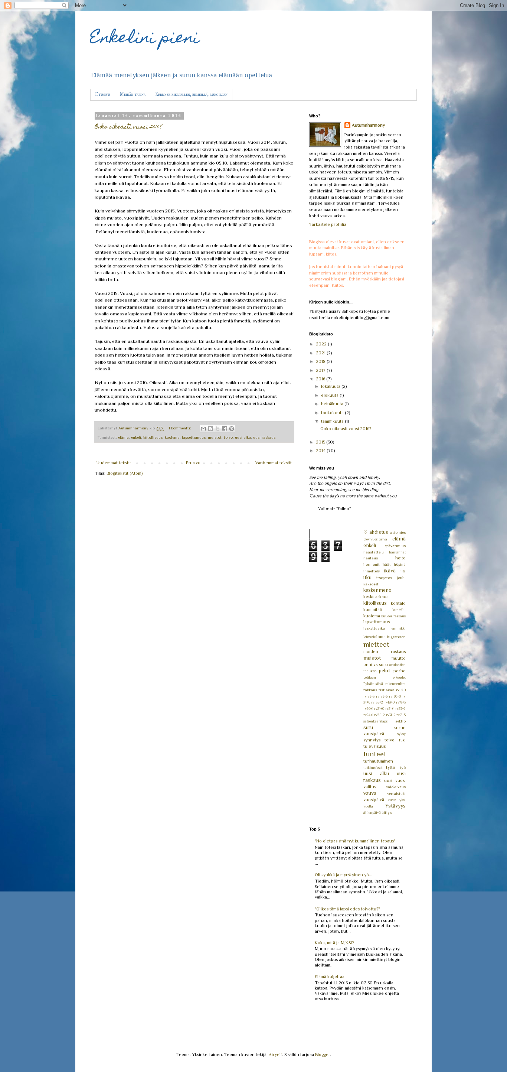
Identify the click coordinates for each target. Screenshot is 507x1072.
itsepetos (384, 577)
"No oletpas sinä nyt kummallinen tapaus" (355, 841)
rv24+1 (368, 715)
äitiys (387, 812)
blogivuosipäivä (375, 539)
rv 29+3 (369, 696)
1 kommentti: (180, 428)
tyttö (390, 767)
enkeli (136, 437)
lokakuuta (331, 386)
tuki (402, 740)
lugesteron (396, 636)
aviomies (398, 532)
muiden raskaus (384, 651)
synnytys (371, 740)
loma (381, 636)
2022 (322, 344)
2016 (321, 378)
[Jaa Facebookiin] (224, 428)
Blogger (322, 1054)
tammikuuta (333, 421)
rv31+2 (391, 715)
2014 (321, 450)
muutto (399, 658)
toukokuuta (333, 412)
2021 (321, 352)
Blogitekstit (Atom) (125, 473)
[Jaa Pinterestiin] (231, 428)
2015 (321, 442)
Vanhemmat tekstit (273, 462)
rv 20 (401, 690)
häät (387, 564)
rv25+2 (379, 715)
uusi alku (243, 437)
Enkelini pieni (144, 39)
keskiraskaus (375, 596)
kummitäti (372, 609)
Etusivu (102, 94)
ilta (403, 571)
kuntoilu (399, 610)
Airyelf (275, 1054)
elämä (123, 437)
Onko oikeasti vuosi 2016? (128, 127)
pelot (384, 670)
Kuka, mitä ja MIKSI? (334, 942)
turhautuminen (378, 761)
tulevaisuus (374, 746)
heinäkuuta (332, 403)
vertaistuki (396, 793)
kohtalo (398, 603)
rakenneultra (395, 684)
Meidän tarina (132, 94)
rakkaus (370, 690)
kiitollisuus (153, 437)
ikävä (390, 571)
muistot (215, 437)
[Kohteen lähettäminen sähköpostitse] (203, 428)
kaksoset (371, 584)
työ (403, 767)
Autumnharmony (368, 125)
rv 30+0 (395, 696)
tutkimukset (372, 768)
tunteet (374, 754)
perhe (399, 670)
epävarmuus (395, 545)
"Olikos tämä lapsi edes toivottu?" (347, 909)
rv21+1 (390, 708)
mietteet (376, 644)
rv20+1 (368, 708)
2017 (321, 370)
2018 (321, 361)
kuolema (172, 437)
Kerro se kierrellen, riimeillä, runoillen (191, 94)
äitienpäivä (372, 813)
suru (368, 727)
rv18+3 (401, 702)
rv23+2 (400, 708)
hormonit (371, 564)
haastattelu (373, 552)
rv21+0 (379, 708)
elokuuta (330, 395)
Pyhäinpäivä (373, 684)
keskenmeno (377, 590)
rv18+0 (390, 702)
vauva (369, 793)
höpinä (400, 564)
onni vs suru (375, 664)
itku (367, 577)
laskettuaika (374, 628)
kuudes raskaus (393, 616)
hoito (400, 558)
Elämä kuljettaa (329, 976)
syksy (401, 734)
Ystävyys (395, 806)
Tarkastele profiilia (327, 224)
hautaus (370, 558)
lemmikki (398, 628)
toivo (228, 437)
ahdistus (378, 532)
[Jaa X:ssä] (217, 428)
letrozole (369, 637)
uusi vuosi (395, 780)
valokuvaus (396, 786)
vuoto (392, 800)
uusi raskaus (264, 437)
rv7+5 (401, 715)
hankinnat (397, 552)
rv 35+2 (377, 702)
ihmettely (371, 571)
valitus (369, 786)
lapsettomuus (194, 437)
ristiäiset (386, 690)
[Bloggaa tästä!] (210, 428)
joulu (401, 577)
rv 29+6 (381, 696)
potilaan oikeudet (384, 677)
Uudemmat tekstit (114, 462)
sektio (400, 721)
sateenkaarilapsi (376, 721)
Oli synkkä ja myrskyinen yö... (343, 874)
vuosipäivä (373, 799)
